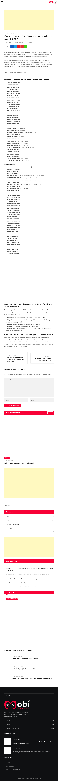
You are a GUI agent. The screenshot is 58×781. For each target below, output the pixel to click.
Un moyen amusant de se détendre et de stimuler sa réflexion (22, 587)
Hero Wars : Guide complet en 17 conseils (18, 651)
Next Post (46, 356)
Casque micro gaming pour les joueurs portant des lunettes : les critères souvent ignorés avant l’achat (29, 569)
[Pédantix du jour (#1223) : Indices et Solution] (7, 668)
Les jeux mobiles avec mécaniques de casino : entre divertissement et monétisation (28, 574)
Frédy (9, 42)
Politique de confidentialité (13, 769)
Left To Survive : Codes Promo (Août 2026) (19, 463)
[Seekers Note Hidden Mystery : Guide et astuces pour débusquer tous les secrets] (7, 678)
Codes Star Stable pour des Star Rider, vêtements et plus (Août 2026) (15, 359)
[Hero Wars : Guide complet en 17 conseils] (29, 621)
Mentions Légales (10, 766)
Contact (8, 762)
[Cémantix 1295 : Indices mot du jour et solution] (7, 657)
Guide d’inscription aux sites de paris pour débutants (20, 583)
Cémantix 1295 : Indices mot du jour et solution (26, 658)
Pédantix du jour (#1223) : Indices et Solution (25, 669)
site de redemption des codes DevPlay (34, 317)
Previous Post (12, 355)
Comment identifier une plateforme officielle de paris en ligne (22, 579)
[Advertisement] (29, 20)
